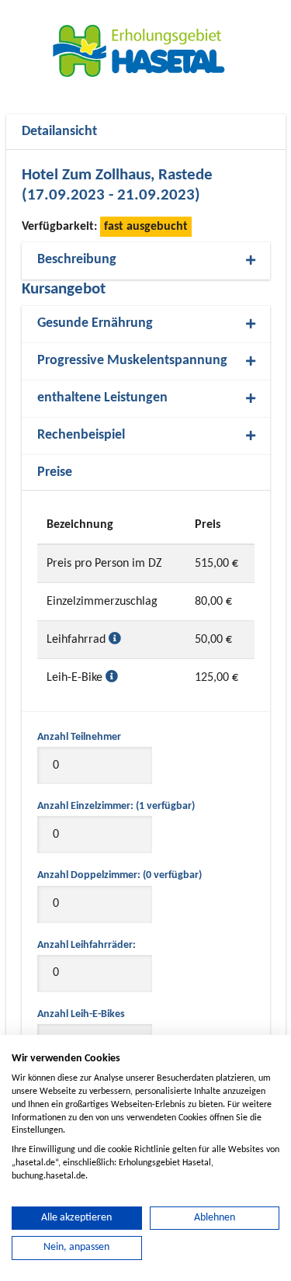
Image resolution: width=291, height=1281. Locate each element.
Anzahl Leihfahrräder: (86, 945)
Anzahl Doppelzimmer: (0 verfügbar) (119, 875)
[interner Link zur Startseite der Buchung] (146, 50)
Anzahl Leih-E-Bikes (81, 1014)
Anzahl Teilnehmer (79, 737)
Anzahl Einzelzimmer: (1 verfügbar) (116, 806)
